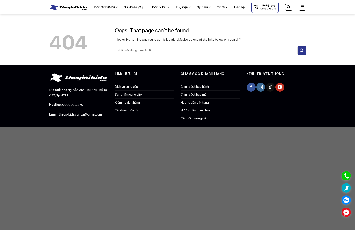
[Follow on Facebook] (251, 87)
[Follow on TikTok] (270, 87)
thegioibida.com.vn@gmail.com (80, 114)
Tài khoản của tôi (126, 110)
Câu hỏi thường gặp (194, 118)
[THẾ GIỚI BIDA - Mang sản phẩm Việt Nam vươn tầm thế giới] (68, 7)
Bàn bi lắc (159, 7)
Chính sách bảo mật (194, 94)
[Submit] (302, 50)
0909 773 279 (72, 105)
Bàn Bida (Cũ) (133, 7)
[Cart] (302, 7)
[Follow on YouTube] (279, 87)
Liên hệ (239, 7)
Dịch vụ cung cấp (126, 87)
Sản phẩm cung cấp (128, 94)
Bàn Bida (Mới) (104, 7)
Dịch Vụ (202, 7)
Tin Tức (222, 7)
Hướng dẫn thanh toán (196, 110)
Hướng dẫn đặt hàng (195, 102)
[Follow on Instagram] (260, 87)
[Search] (288, 7)
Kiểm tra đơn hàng (127, 102)
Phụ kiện (182, 7)
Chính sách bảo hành (195, 87)
